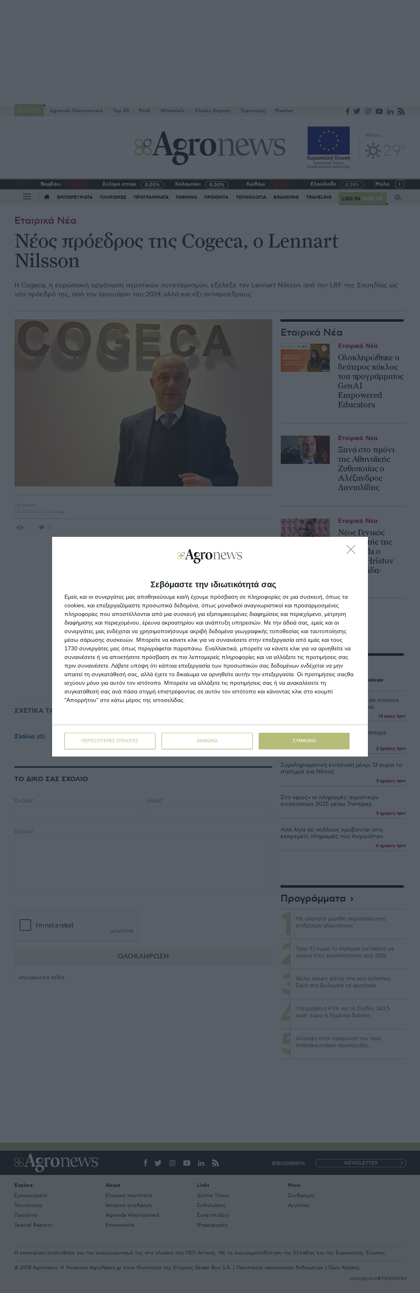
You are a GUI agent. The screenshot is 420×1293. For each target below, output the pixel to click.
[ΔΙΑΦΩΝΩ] (353, 551)
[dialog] (210, 647)
